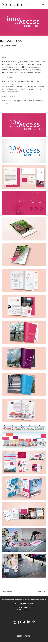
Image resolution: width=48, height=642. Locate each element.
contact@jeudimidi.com (24, 603)
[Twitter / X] (24, 622)
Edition (2, 46)
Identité (7, 46)
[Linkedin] (28, 622)
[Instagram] (14, 622)
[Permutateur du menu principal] (43, 4)
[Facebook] (19, 622)
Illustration (13, 46)
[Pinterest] (33, 622)
